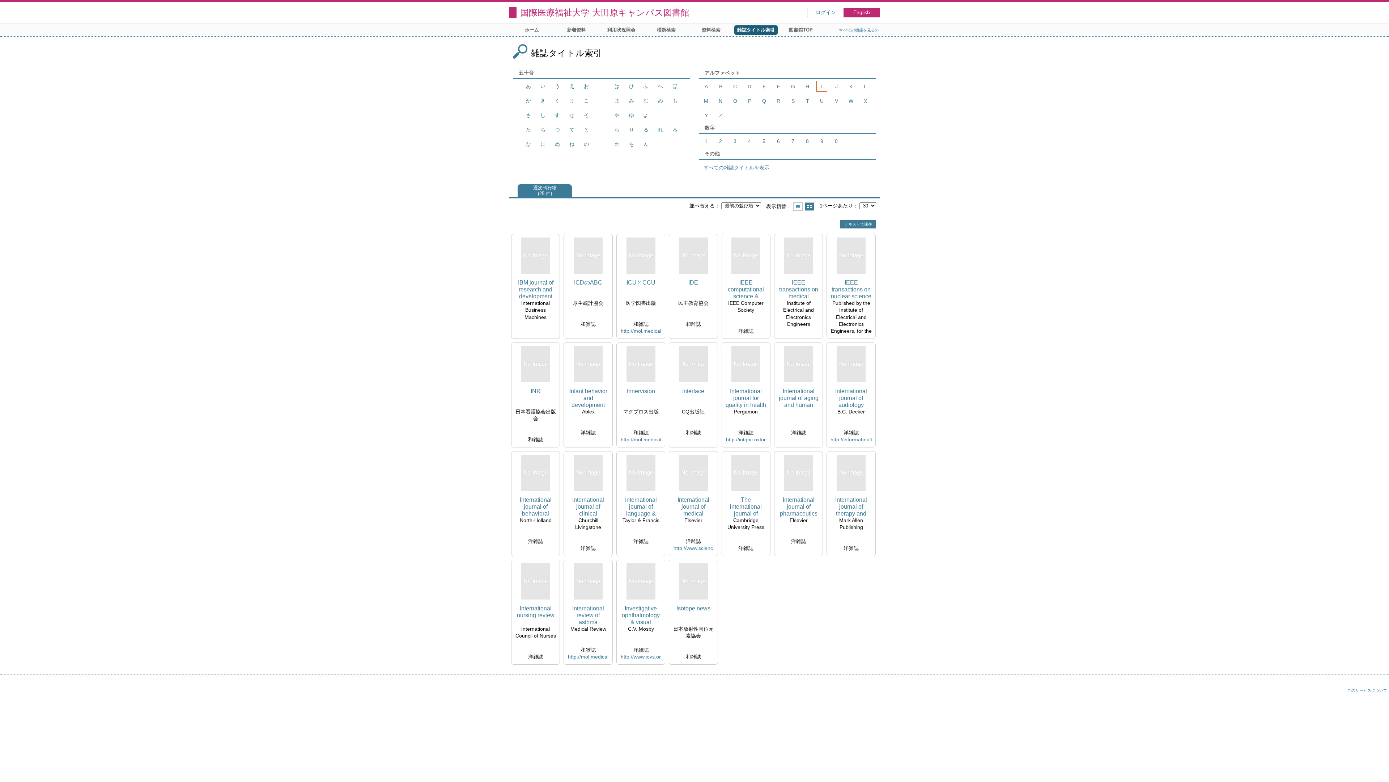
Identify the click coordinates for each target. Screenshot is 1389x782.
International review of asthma (588, 615)
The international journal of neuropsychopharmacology (746, 507)
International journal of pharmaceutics (798, 507)
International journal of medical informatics (693, 507)
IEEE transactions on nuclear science (851, 289)
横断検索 (666, 30)
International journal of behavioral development (535, 507)
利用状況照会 (621, 30)
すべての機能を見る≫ (859, 30)
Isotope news (693, 608)
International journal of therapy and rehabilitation (851, 507)
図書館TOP (801, 30)
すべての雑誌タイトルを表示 (736, 168)
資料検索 (711, 30)
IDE (693, 282)
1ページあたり (836, 206)
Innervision (641, 391)
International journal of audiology (851, 398)
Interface (693, 391)
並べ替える (702, 206)
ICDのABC (588, 282)
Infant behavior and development (588, 398)
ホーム (532, 30)
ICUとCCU (640, 282)
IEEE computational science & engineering (746, 289)
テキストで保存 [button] (858, 224)
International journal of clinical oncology (588, 507)
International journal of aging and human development (799, 398)
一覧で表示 (798, 206)
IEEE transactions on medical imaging (798, 289)
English (861, 12)
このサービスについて (1367, 690)
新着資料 (576, 30)
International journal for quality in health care (746, 398)
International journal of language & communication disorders (640, 507)
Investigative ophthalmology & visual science (641, 615)
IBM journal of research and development (535, 289)
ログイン (826, 12)
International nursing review (536, 611)
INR (536, 391)
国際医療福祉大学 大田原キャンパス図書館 (604, 12)
